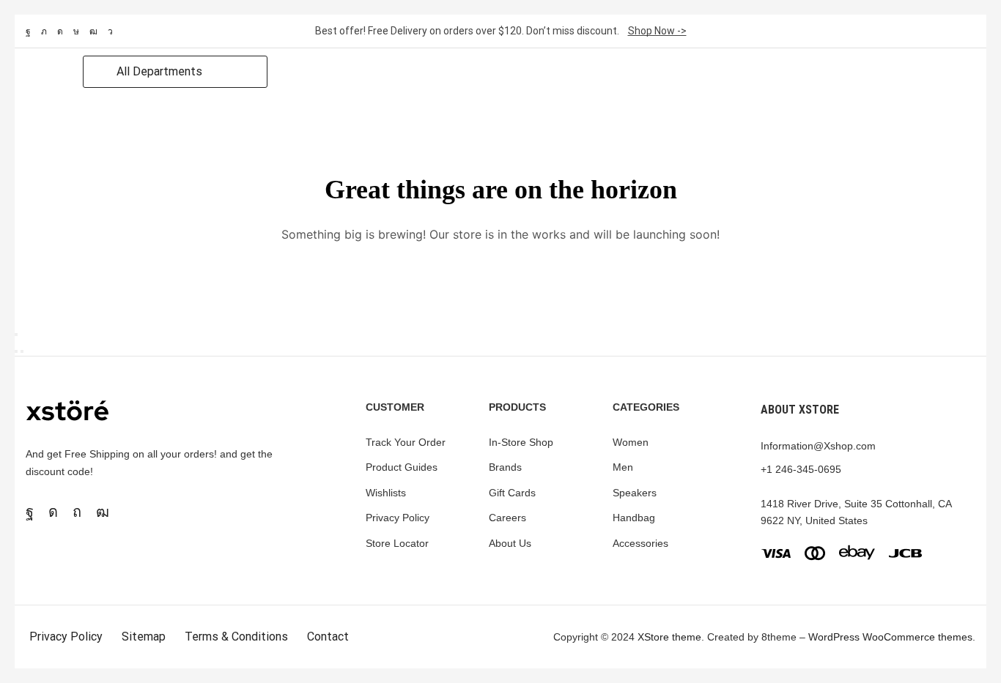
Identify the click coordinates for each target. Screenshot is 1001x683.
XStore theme (669, 637)
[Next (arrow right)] (22, 351)
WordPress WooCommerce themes (890, 637)
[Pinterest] (77, 511)
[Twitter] (44, 31)
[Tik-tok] (76, 31)
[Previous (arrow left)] (16, 351)
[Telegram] (110, 31)
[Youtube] (93, 31)
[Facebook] (28, 31)
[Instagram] (60, 31)
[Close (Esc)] (16, 334)
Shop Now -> (657, 31)
